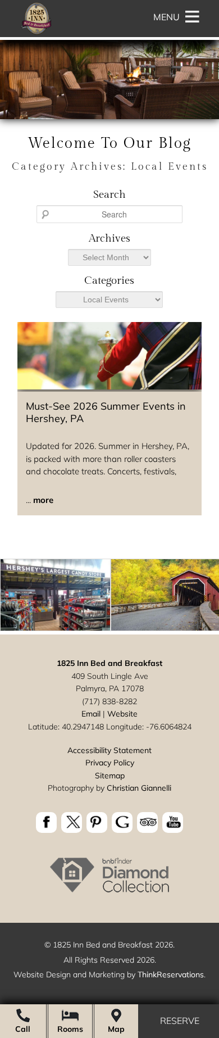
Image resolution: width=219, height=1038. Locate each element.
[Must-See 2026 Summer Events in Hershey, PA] (109, 386)
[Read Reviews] (147, 822)
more (43, 500)
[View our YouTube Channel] (172, 822)
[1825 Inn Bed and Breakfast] (36, 34)
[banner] (109, 824)
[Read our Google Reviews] (122, 822)
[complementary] (109, 597)
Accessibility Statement (109, 750)
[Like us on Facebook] (46, 822)
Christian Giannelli (139, 788)
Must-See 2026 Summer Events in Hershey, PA (106, 412)
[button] (166, 17)
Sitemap (110, 775)
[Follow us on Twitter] (71, 822)
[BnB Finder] (109, 892)
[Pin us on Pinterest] (96, 822)
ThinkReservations (171, 974)
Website (122, 714)
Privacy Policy (109, 763)
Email (91, 714)
